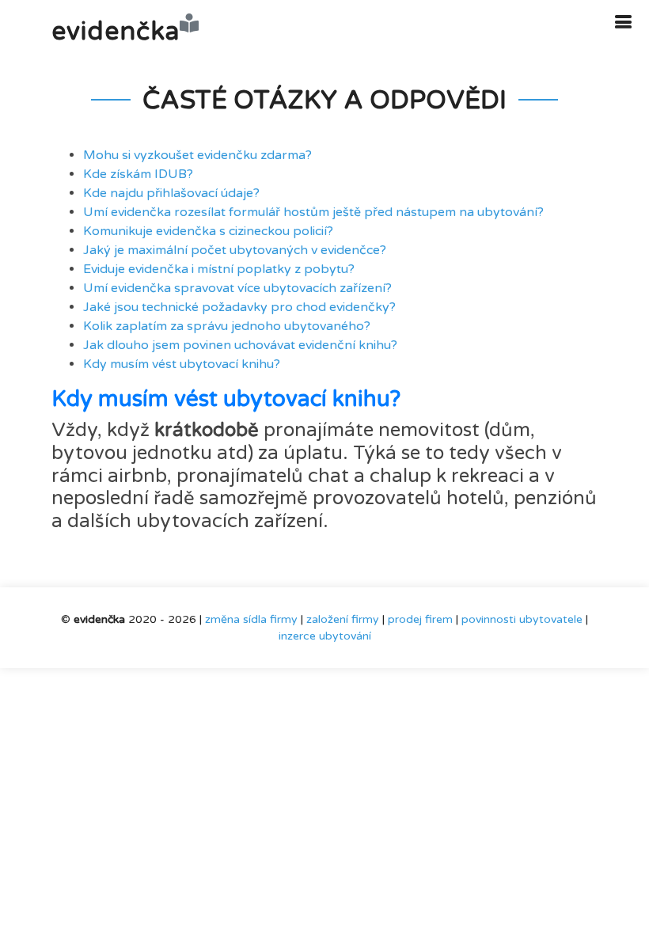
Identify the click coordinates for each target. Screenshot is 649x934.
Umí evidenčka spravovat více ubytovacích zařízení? (237, 288)
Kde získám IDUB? (138, 174)
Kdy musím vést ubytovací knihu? (181, 364)
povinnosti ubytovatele (522, 619)
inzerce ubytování (325, 636)
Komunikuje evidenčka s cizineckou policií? (208, 231)
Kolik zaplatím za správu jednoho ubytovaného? (226, 326)
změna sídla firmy (251, 619)
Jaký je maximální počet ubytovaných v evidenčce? (234, 250)
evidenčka (115, 32)
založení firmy (342, 619)
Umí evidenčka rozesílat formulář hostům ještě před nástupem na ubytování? (313, 212)
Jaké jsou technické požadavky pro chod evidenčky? (239, 307)
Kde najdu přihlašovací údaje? (171, 193)
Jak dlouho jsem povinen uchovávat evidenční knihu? (240, 345)
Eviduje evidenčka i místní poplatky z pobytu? (219, 269)
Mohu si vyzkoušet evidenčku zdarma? (197, 155)
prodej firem (420, 619)
